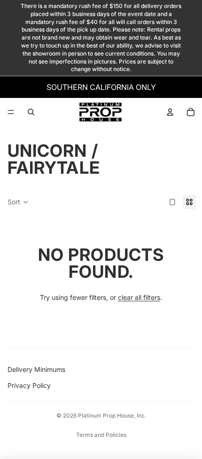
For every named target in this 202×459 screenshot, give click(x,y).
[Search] (31, 112)
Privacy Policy (29, 385)
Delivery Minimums (36, 369)
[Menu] (11, 112)
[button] (18, 202)
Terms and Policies (101, 434)
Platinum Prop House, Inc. (112, 415)
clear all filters (139, 297)
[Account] (170, 112)
